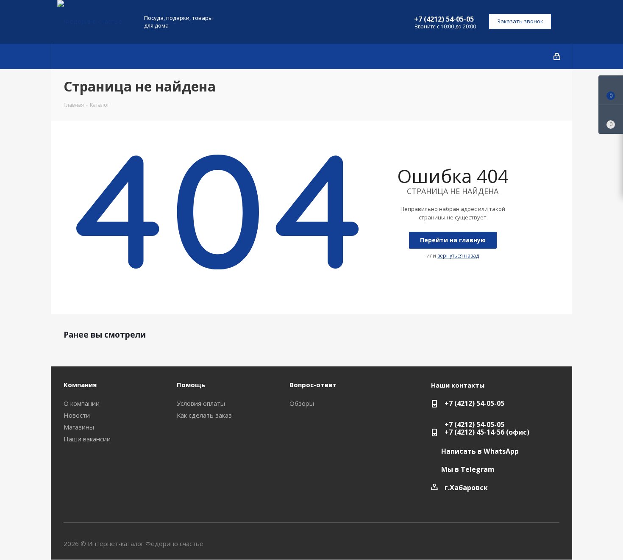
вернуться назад (458, 255)
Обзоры (301, 403)
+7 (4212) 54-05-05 (444, 19)
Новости (77, 415)
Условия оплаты (201, 403)
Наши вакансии (87, 439)
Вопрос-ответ (313, 384)
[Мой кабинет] (557, 56)
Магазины (79, 427)
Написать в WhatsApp (480, 451)
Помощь (191, 384)
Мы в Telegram (468, 469)
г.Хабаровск (466, 487)
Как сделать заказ (204, 415)
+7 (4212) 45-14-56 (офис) (487, 432)
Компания (80, 384)
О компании (82, 403)
